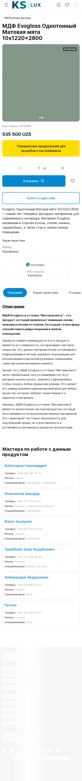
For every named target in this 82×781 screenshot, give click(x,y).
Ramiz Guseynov (18, 521)
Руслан (11, 605)
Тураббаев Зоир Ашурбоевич (30, 549)
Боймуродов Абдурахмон (26, 577)
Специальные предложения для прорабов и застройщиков (41, 148)
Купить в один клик (41, 198)
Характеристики (45, 292)
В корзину (31, 181)
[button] (40, 117)
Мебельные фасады (18, 17)
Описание (15, 292)
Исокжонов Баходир (22, 493)
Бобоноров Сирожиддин (26, 465)
